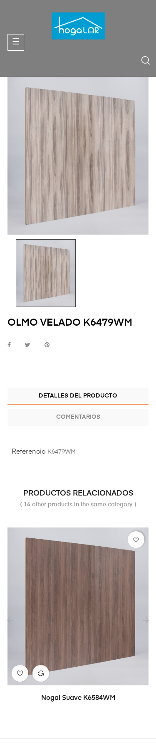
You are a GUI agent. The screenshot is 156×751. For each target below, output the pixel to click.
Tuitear (27, 345)
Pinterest (47, 345)
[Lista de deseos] (20, 673)
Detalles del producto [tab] (78, 396)
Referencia (29, 452)
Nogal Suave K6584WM (78, 698)
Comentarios (78, 417)
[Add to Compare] (40, 673)
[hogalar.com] (78, 26)
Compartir (9, 345)
